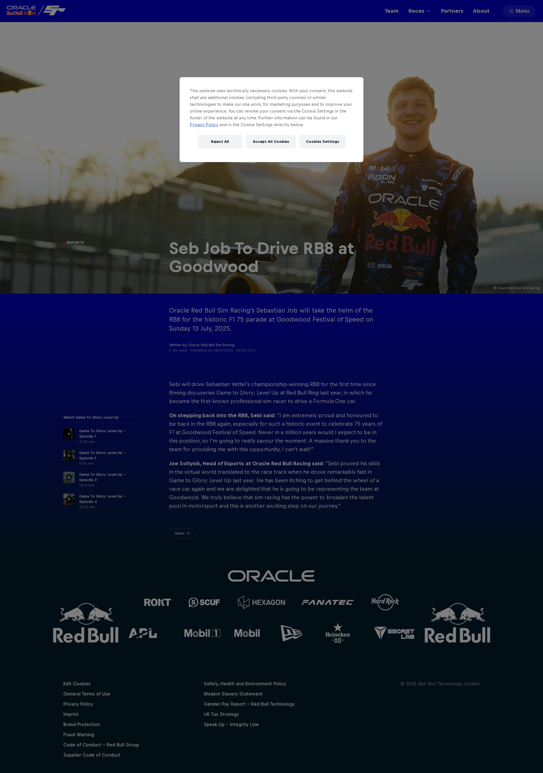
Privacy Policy (204, 124)
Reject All (220, 142)
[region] (271, 119)
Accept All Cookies (271, 142)
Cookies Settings (322, 142)
